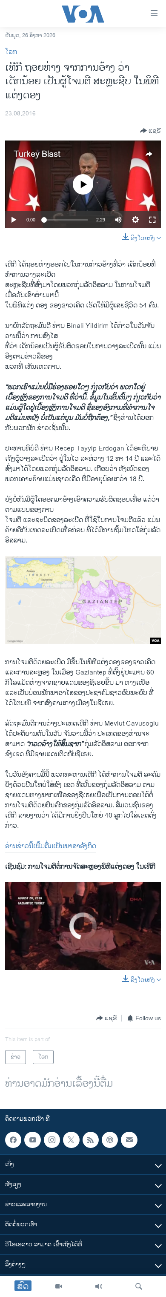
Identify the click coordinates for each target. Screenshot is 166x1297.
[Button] (150, 131)
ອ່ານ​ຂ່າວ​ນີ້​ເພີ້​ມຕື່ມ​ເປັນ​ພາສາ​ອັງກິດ (50, 846)
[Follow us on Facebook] (13, 1140)
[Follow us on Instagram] (52, 1140)
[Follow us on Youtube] (32, 1140)
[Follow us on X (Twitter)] (71, 1140)
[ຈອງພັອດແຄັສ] (129, 1140)
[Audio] (99, 1286)
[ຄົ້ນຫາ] (139, 1286)
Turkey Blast (37, 154)
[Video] (59, 1286)
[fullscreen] (152, 219)
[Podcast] (110, 1140)
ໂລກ (11, 52)
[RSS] (91, 1140)
